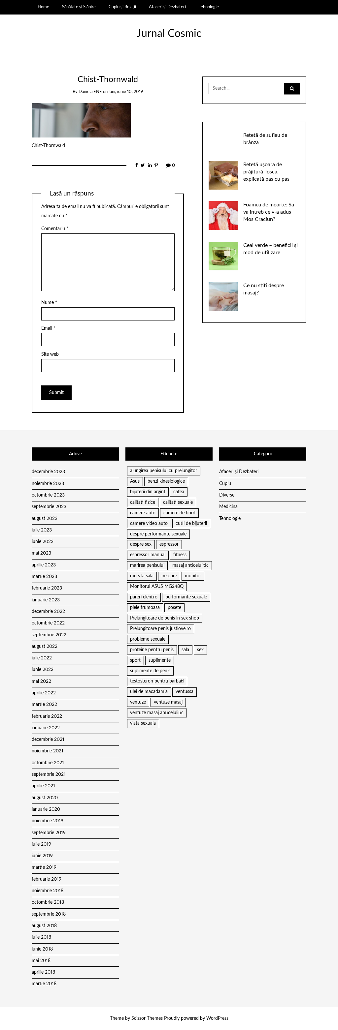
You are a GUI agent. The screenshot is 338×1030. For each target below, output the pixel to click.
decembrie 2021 (48, 739)
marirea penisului (147, 565)
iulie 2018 (41, 937)
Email (48, 328)
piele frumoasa (145, 607)
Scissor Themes (147, 1018)
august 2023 (44, 518)
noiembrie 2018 (47, 891)
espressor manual (147, 555)
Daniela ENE (90, 92)
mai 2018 (41, 960)
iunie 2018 (42, 949)
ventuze (138, 702)
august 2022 (44, 646)
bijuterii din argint (147, 492)
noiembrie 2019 (47, 821)
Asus (135, 481)
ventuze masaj (168, 702)
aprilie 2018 (43, 972)
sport (135, 660)
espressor (169, 544)
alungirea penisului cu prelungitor (163, 471)
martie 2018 (44, 984)
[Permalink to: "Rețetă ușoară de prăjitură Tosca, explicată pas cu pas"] (223, 175)
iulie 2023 (42, 530)
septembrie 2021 (49, 774)
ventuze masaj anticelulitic (157, 713)
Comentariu (54, 229)
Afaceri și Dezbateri (167, 7)
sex (200, 650)
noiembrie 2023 (48, 483)
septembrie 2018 (49, 914)
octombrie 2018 (48, 902)
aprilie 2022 (44, 693)
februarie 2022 (47, 716)
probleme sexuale (147, 639)
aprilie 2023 (44, 565)
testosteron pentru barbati (157, 681)
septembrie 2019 (49, 833)
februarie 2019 (46, 879)
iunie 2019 (42, 856)
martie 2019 (44, 867)
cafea (178, 492)
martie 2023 (44, 576)
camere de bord (179, 513)
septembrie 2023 (49, 506)
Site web (50, 354)
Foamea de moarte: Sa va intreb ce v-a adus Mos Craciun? (268, 212)
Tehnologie (209, 7)
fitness (179, 555)
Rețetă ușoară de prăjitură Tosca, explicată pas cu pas (266, 172)
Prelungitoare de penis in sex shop (164, 618)
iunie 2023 (42, 541)
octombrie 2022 (48, 623)
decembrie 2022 (48, 611)
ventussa (184, 691)
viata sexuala (143, 723)
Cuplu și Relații (122, 7)
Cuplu (225, 483)
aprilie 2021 (43, 786)
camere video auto (149, 523)
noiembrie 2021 (47, 751)
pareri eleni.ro (143, 597)
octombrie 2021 (48, 763)
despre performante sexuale (158, 534)
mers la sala (141, 576)
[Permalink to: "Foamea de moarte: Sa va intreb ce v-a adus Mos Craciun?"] (223, 215)
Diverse (226, 495)
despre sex (141, 544)
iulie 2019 (41, 844)
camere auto (142, 513)
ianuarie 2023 (46, 600)
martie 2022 (44, 704)
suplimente (160, 660)
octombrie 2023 (48, 495)
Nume (49, 302)
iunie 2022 (42, 669)
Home (43, 7)
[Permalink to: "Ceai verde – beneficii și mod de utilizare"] (223, 256)
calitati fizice (142, 502)
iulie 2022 (42, 658)
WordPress (217, 1018)
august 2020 (45, 798)
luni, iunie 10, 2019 (126, 92)
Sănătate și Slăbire (79, 7)
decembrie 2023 (48, 472)
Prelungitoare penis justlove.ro (160, 628)
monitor (193, 576)
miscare (169, 576)
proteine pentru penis (152, 650)
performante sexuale (186, 597)
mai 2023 (41, 553)
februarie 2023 (47, 588)
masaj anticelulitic (190, 565)
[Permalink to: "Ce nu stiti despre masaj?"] (223, 296)
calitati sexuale (178, 502)
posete (174, 607)
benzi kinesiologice (166, 481)
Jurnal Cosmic (169, 34)
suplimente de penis (150, 671)
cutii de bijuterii (191, 523)
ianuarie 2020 (46, 809)
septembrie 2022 (49, 635)
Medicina (228, 506)
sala (185, 650)
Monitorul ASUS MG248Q (157, 586)
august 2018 (44, 926)
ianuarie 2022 (46, 728)
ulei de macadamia (149, 691)
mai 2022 (41, 681)
